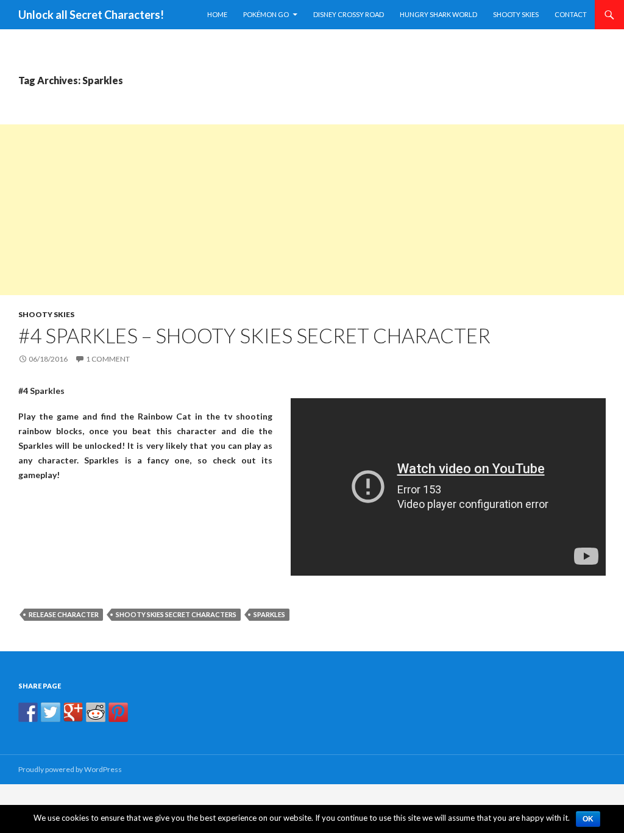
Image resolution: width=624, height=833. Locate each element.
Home (217, 14)
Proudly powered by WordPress (70, 769)
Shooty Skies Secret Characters (176, 614)
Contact (571, 14)
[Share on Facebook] (28, 712)
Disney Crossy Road (348, 14)
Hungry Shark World (438, 14)
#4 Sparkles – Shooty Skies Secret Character (254, 335)
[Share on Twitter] (50, 712)
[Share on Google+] (73, 712)
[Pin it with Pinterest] (118, 712)
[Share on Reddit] (95, 712)
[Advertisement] (312, 209)
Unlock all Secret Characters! (91, 14)
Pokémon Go (266, 14)
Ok (588, 819)
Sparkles (269, 614)
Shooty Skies (516, 14)
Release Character (64, 614)
